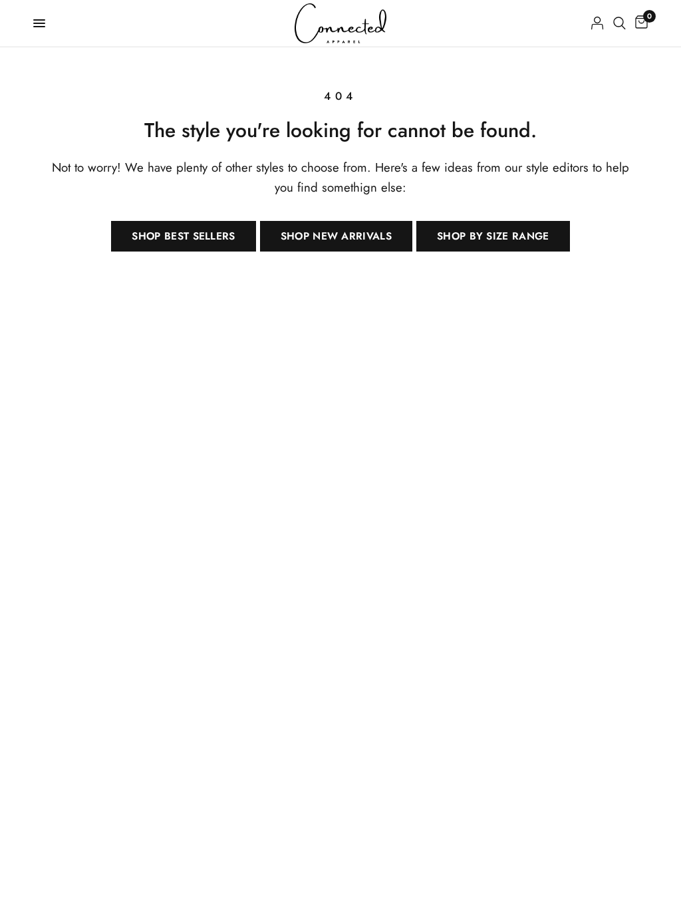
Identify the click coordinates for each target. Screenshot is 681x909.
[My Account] (598, 23)
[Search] (619, 23)
